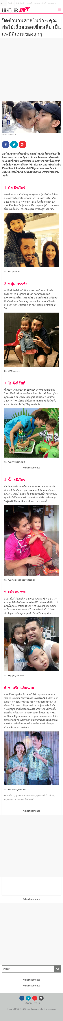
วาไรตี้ (29, 3)
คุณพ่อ (18, 795)
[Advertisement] (31, 69)
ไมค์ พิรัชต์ (29, 799)
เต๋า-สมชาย (19, 799)
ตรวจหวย (52, 3)
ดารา (3, 3)
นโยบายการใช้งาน (32, 1003)
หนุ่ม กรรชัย (8, 799)
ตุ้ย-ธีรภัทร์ (40, 795)
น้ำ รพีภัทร (50, 795)
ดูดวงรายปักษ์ (40, 3)
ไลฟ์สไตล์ (20, 3)
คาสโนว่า (10, 795)
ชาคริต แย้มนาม (28, 795)
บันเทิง (10, 3)
